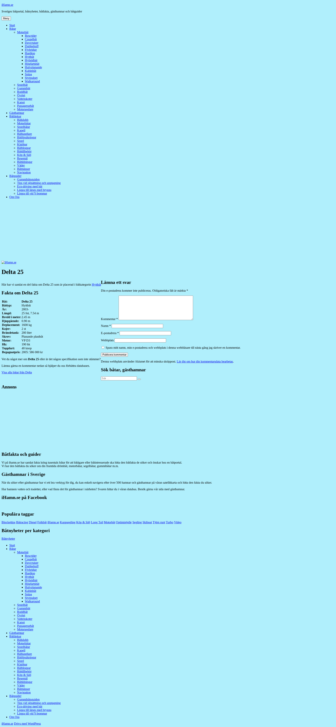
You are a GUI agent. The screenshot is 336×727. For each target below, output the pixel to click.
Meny (6, 18)
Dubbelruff (31, 46)
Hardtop (30, 53)
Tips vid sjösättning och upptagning (39, 183)
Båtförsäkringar (26, 137)
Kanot (21, 102)
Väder (21, 165)
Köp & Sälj (24, 155)
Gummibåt (23, 88)
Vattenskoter (24, 98)
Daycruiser (31, 42)
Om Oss (14, 197)
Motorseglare (25, 109)
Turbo (169, 522)
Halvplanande (33, 67)
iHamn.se (7, 4)
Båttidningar (24, 162)
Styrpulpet (31, 77)
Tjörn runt (159, 522)
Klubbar (22, 144)
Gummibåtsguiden (28, 179)
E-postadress (110, 333)
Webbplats (107, 340)
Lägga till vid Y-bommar (32, 193)
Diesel (33, 522)
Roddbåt (22, 91)
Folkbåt (42, 522)
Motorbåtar (24, 123)
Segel (20, 141)
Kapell (21, 130)
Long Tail (97, 522)
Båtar (12, 28)
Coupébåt (31, 39)
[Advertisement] (168, 231)
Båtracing (22, 522)
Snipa (28, 74)
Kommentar (109, 319)
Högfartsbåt (32, 63)
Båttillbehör (24, 151)
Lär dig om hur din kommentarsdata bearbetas (205, 361)
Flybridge (31, 49)
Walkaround (32, 81)
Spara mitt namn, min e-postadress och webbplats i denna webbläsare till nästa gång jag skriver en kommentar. (173, 347)
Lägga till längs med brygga (34, 190)
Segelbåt (22, 84)
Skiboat (147, 522)
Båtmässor (23, 169)
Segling (137, 522)
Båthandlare (24, 134)
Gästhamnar (16, 112)
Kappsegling (67, 522)
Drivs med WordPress (27, 723)
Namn (106, 325)
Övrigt (21, 95)
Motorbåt (22, 32)
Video (177, 522)
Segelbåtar (23, 127)
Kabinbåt (30, 70)
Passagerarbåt (25, 105)
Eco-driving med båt (29, 186)
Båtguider (15, 176)
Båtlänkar (15, 116)
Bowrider (31, 35)
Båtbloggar (24, 148)
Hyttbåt (29, 56)
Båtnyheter (8, 538)
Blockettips (8, 522)
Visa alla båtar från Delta (17, 372)
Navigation (24, 172)
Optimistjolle (124, 522)
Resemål (22, 158)
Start (12, 25)
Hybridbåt (31, 60)
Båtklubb (22, 119)
